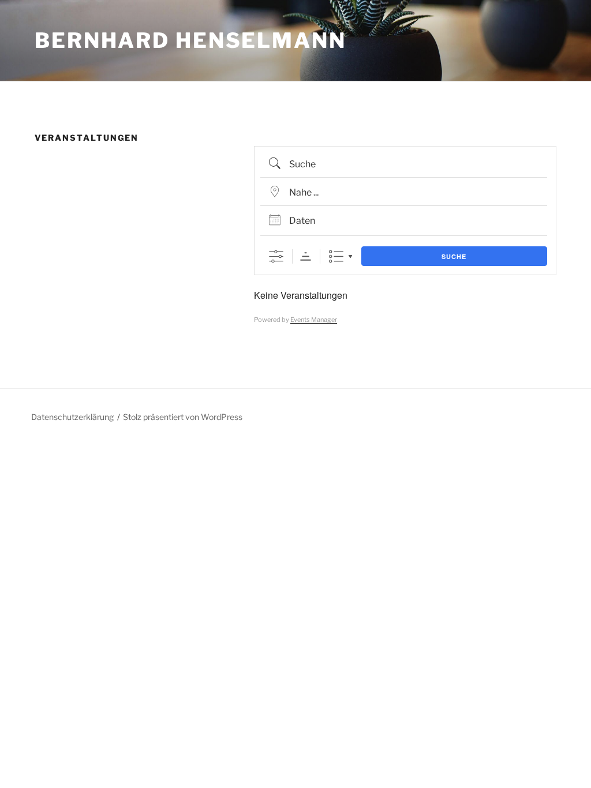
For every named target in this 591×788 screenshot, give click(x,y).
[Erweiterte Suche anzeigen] (276, 256)
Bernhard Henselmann (190, 40)
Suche (454, 256)
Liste (336, 256)
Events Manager (313, 320)
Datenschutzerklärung (72, 417)
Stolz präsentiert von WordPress (182, 417)
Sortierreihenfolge (305, 256)
